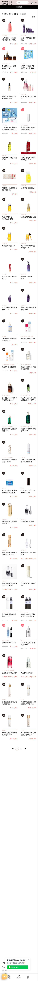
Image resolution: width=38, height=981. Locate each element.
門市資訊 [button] (4, 970)
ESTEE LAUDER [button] (6, 64)
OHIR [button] (22, 640)
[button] (9, 26)
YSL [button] (3, 94)
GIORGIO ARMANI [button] (25, 395)
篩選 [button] (33, 17)
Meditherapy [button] (5, 612)
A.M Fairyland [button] (24, 125)
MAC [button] (22, 581)
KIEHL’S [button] (23, 457)
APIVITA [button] (23, 155)
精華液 (16, 14)
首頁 (5, 14)
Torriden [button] (23, 64)
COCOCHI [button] (4, 185)
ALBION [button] (4, 155)
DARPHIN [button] (4, 35)
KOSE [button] (22, 488)
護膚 (10, 14)
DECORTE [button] (23, 35)
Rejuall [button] (4, 336)
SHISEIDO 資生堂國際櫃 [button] (8, 670)
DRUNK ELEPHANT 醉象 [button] (27, 336)
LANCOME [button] (4, 519)
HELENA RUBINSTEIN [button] (7, 426)
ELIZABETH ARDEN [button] (26, 364)
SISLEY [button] (22, 670)
